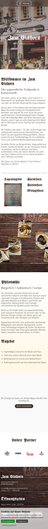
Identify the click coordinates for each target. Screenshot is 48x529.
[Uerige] (30, 455)
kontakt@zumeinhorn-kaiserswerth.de (14, 488)
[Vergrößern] (13, 195)
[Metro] (18, 455)
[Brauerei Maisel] (7, 455)
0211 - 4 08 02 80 (13, 490)
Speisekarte (34, 179)
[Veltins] (41, 455)
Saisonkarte (34, 185)
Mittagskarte (35, 191)
